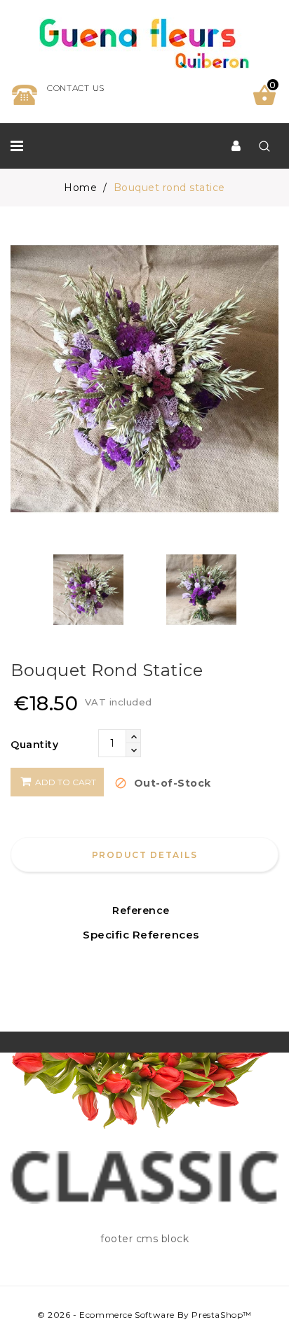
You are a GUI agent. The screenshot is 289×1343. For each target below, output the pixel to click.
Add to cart (64, 782)
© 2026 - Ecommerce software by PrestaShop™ (144, 1314)
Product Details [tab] (145, 855)
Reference (141, 910)
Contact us (76, 88)
